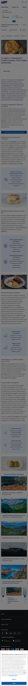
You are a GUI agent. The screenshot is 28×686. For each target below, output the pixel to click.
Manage (14, 679)
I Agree (14, 683)
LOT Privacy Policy (13, 675)
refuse (24, 672)
